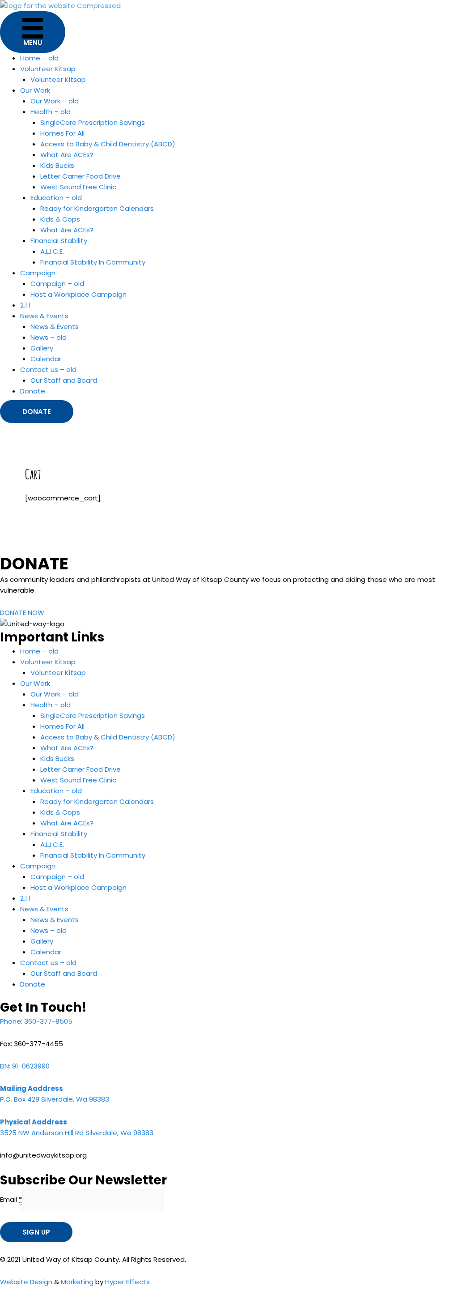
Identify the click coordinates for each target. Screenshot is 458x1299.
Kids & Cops (60, 219)
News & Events (54, 326)
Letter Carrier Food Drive (80, 176)
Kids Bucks (57, 165)
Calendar (45, 358)
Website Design (26, 1281)
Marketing (77, 1281)
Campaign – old (57, 283)
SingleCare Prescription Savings (92, 122)
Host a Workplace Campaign (78, 294)
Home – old (39, 58)
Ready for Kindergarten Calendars (97, 208)
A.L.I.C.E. (52, 251)
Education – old (56, 197)
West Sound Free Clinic (78, 187)
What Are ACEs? (66, 154)
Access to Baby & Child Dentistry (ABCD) (107, 144)
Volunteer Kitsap (58, 79)
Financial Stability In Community (92, 262)
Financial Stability (58, 240)
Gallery (41, 348)
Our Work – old (54, 101)
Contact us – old (48, 369)
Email (11, 1199)
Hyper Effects (127, 1281)
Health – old (50, 111)
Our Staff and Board (63, 380)
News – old (48, 337)
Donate (32, 391)
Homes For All (62, 133)
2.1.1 (25, 305)
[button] (36, 411)
